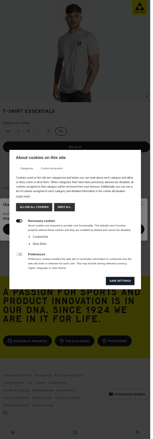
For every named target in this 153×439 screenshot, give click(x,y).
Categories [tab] (26, 168)
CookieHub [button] (40, 236)
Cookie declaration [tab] (52, 168)
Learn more (23, 196)
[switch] (17, 220)
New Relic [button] (39, 243)
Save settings (120, 280)
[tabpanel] (75, 247)
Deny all (64, 207)
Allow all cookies (34, 207)
